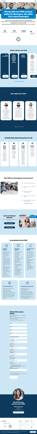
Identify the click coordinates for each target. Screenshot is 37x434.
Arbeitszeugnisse (12, 352)
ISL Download (32, 425)
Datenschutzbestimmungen (13, 432)
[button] (17, 126)
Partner (26, 427)
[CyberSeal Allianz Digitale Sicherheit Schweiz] (18, 39)
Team (25, 425)
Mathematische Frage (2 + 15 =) (14, 368)
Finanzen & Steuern (21, 425)
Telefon (11, 333)
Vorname (11, 326)
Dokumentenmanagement (22, 422)
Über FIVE (26, 422)
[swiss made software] (32, 32)
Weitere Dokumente (12, 358)
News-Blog (32, 422)
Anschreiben (11, 346)
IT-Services (20, 427)
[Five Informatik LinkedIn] (31, 427)
